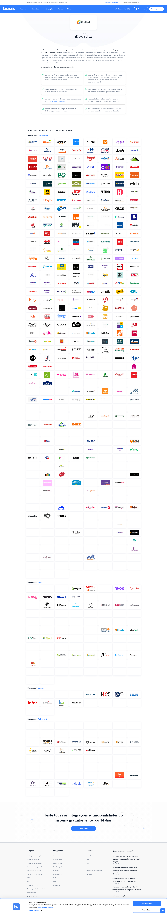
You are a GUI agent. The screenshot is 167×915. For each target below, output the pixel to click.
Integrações (49, 9)
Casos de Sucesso (92, 867)
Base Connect (31, 892)
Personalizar (146, 910)
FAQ (87, 863)
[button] (122, 9)
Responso (56, 885)
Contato (89, 856)
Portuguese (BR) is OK (132, 2)
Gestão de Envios (32, 885)
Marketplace (43, 135)
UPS (54, 881)
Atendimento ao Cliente (34, 874)
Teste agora (155, 9)
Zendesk (56, 889)
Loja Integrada (57, 867)
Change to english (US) (112, 2)
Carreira (89, 874)
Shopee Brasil (57, 859)
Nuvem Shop (57, 863)
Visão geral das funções (34, 856)
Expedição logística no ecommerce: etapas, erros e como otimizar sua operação (125, 870)
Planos (60, 9)
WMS (28, 878)
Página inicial (75, 33)
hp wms (41, 688)
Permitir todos (147, 903)
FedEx (55, 878)
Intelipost (56, 870)
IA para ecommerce (33, 896)
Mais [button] (69, 9)
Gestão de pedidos (33, 859)
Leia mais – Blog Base (119, 896)
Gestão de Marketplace (34, 863)
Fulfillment (42, 719)
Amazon (56, 856)
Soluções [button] (35, 9)
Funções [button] (23, 9)
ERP (28, 881)
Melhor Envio (57, 874)
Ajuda (88, 859)
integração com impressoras (55, 101)
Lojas (40, 582)
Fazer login (142, 9)
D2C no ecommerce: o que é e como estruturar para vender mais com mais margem (126, 859)
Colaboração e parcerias (94, 870)
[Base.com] (9, 9)
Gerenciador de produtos (35, 867)
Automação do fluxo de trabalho (37, 889)
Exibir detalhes (34, 910)
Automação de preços (34, 870)
